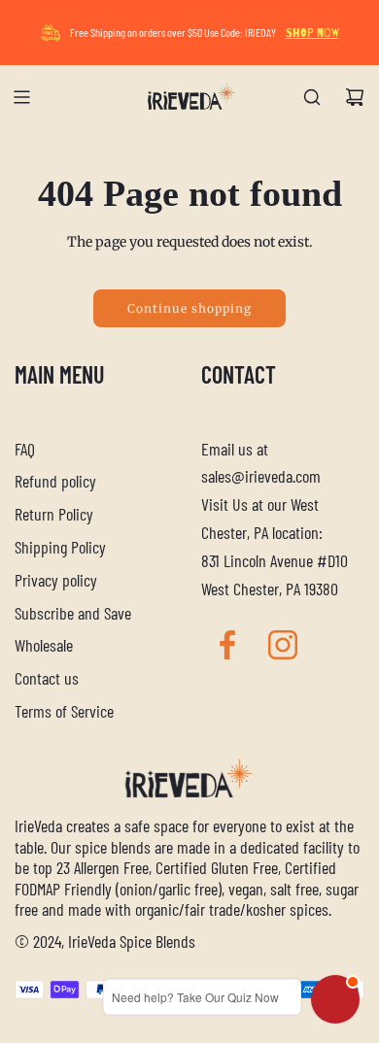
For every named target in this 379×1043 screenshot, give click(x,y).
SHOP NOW (312, 33)
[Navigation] (21, 97)
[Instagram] (283, 645)
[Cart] (354, 97)
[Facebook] (227, 645)
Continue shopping (189, 308)
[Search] (312, 97)
